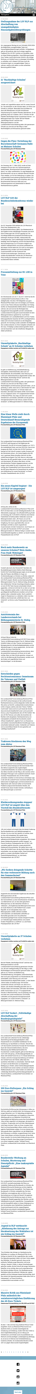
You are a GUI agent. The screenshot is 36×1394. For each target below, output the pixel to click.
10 (22, 1352)
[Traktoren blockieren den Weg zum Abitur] (18, 755)
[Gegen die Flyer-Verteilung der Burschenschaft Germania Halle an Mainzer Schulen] (18, 157)
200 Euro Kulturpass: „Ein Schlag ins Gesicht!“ (17, 1089)
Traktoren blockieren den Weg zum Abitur (16, 742)
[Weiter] (27, 1352)
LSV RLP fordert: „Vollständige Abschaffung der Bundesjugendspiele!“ (16, 1016)
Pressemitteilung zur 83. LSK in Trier (16, 273)
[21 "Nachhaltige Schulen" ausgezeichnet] (18, 94)
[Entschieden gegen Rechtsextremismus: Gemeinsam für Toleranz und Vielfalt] (18, 690)
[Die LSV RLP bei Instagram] (18, 1383)
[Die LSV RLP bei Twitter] (18, 1371)
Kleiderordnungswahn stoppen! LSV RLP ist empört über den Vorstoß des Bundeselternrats (16, 805)
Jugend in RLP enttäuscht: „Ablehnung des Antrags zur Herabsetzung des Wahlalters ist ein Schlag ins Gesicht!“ (17, 1230)
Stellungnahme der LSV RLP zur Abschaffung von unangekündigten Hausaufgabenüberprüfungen (17, 25)
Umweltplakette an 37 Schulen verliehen (16, 937)
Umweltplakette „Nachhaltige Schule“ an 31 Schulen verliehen (17, 344)
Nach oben (18, 1392)
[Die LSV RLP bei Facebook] (18, 1364)
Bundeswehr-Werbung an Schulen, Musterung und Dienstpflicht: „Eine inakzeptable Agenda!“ (17, 1162)
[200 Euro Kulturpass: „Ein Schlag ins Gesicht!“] (18, 1101)
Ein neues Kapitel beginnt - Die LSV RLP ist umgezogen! (16, 487)
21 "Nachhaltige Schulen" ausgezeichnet (13, 81)
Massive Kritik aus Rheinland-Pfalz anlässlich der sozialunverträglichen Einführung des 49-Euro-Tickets (18, 1297)
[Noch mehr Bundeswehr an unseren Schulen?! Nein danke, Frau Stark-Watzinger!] (18, 561)
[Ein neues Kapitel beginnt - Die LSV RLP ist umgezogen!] (18, 499)
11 (25, 1352)
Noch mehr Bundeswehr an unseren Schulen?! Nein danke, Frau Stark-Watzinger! (16, 550)
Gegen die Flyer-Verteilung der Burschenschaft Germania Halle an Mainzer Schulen (17, 144)
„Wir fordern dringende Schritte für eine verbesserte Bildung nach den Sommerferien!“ (18, 872)
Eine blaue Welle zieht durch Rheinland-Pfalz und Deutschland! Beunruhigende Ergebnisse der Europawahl (15, 418)
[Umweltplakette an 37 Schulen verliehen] (18, 952)
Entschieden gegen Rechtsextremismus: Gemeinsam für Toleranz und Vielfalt (17, 676)
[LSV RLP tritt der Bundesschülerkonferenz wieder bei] (18, 215)
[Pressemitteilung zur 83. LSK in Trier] (18, 286)
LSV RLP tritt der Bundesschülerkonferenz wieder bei (17, 200)
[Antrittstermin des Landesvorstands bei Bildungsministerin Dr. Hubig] (18, 629)
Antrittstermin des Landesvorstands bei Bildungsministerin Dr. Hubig (15, 617)
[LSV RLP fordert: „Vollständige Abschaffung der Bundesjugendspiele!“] (18, 1028)
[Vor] (1, 1352)
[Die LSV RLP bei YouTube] (18, 1377)
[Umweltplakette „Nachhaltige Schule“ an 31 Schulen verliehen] (18, 359)
